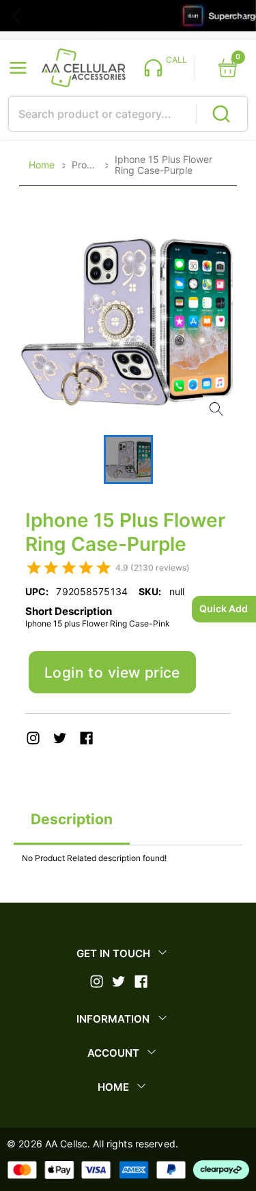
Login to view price (112, 672)
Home (42, 165)
